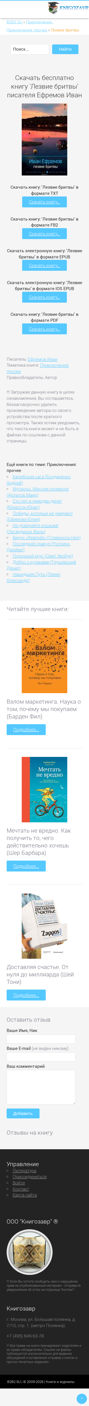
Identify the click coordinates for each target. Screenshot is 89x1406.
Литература (24, 1170)
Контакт (21, 1189)
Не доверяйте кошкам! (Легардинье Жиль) (32, 528)
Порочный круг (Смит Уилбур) (43, 556)
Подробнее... (26, 729)
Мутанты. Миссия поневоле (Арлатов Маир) (38, 492)
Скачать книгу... (44, 202)
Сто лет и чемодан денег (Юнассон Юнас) (34, 504)
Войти (19, 1182)
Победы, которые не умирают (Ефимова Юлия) (40, 516)
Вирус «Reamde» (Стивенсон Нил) (47, 537)
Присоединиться (30, 1176)
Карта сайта (25, 1195)
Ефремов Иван (43, 359)
